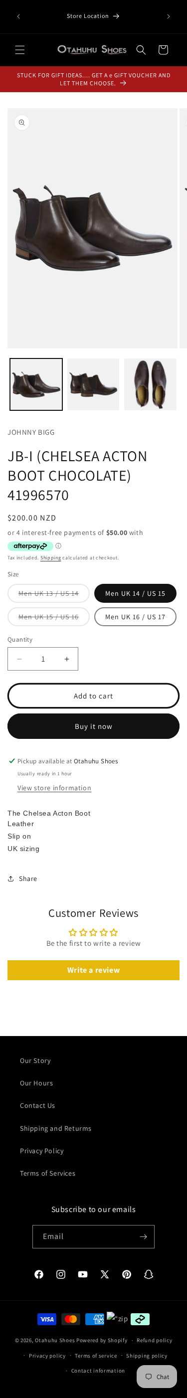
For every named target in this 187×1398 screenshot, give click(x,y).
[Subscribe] (143, 1236)
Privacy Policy (41, 1150)
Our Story (35, 1060)
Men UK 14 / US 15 (135, 593)
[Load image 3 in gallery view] (150, 384)
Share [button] (28, 878)
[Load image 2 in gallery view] (93, 384)
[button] (20, 50)
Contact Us (37, 1105)
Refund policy (154, 1340)
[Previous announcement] (18, 16)
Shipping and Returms (56, 1128)
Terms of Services (47, 1173)
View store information (54, 787)
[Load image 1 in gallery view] (36, 384)
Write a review (93, 970)
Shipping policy (147, 1355)
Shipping (50, 557)
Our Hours (36, 1082)
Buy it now (94, 726)
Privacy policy (47, 1355)
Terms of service (96, 1355)
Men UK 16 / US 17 (135, 616)
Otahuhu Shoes (55, 1340)
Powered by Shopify (102, 1340)
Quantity (19, 639)
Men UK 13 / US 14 (54, 595)
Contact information (98, 1370)
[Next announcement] (169, 16)
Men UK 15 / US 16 (54, 619)
